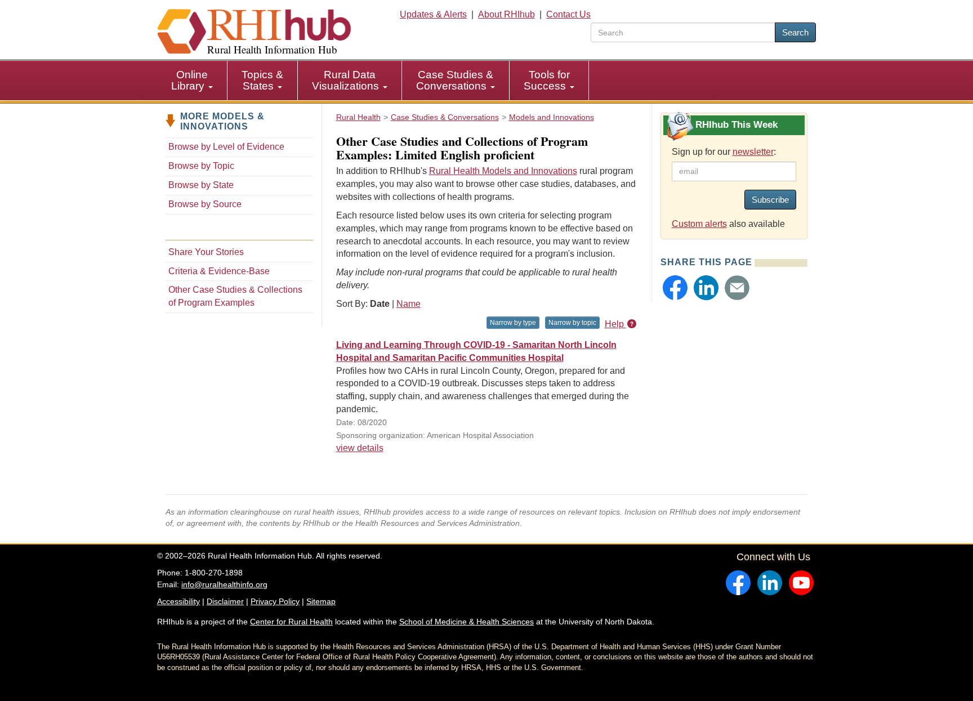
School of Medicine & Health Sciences (466, 621)
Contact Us (568, 14)
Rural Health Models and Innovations (503, 171)
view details (359, 448)
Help (615, 324)
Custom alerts (699, 224)
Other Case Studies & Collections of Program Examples (235, 296)
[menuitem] (192, 80)
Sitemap (321, 601)
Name (408, 304)
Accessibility (178, 601)
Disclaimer (225, 601)
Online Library (189, 80)
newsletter (753, 152)
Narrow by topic (572, 323)
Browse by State (201, 185)
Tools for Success (547, 80)
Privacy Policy (275, 601)
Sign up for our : (724, 152)
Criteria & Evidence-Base (219, 271)
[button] (675, 287)
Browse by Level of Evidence (226, 146)
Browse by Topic (201, 166)
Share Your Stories (206, 252)
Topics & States (262, 80)
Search (795, 32)
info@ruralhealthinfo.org (224, 584)
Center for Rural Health (291, 621)
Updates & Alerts (433, 14)
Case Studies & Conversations (454, 80)
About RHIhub (506, 14)
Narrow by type (513, 323)
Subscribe (770, 199)
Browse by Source (205, 204)
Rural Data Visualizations (347, 80)
